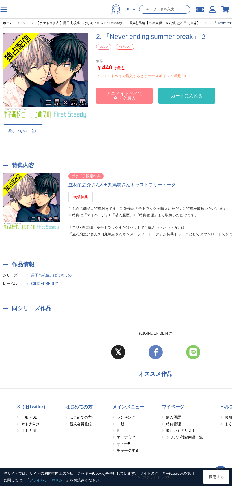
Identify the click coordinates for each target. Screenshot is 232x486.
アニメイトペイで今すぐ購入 (124, 95)
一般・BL (29, 417)
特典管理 (173, 424)
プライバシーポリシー (47, 480)
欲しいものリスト (181, 430)
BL (119, 430)
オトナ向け (30, 424)
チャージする (128, 450)
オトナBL (29, 430)
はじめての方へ (82, 417)
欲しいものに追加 (23, 131)
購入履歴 (173, 417)
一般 (120, 424)
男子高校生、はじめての (51, 275)
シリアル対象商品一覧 (184, 437)
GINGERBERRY (44, 284)
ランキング (126, 417)
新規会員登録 (81, 424)
